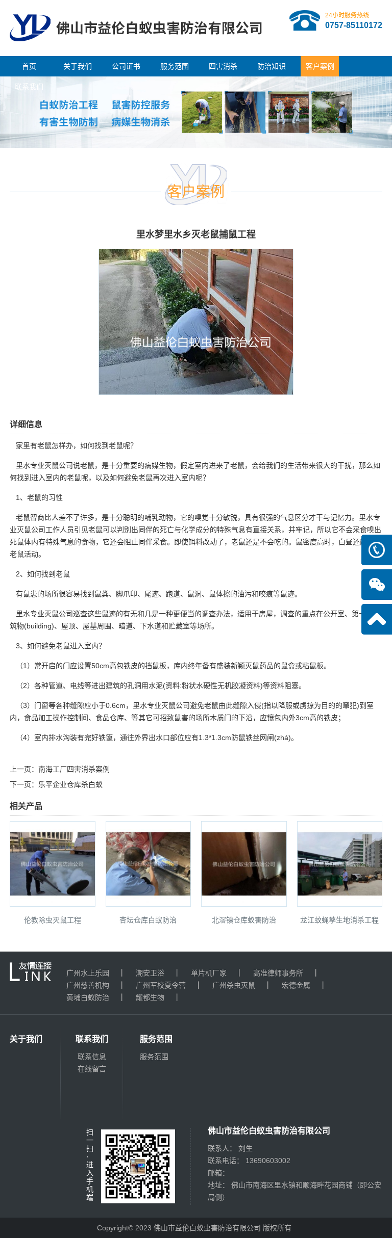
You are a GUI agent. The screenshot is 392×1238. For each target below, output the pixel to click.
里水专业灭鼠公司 (44, 465)
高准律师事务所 (278, 973)
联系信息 (92, 1056)
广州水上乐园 (87, 973)
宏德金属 (296, 985)
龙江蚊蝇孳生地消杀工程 (339, 920)
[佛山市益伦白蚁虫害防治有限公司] (136, 52)
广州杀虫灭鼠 (233, 985)
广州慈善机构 (87, 985)
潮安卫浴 (150, 973)
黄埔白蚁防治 (87, 997)
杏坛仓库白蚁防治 (148, 920)
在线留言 (92, 1069)
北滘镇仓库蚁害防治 (244, 920)
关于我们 (77, 66)
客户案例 (320, 66)
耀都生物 (150, 997)
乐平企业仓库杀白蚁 (70, 784)
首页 (29, 66)
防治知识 (271, 66)
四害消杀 (223, 66)
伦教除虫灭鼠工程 (52, 920)
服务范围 (174, 66)
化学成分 (195, 529)
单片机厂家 (209, 973)
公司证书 (126, 66)
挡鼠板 (155, 666)
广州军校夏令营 (161, 985)
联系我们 (29, 87)
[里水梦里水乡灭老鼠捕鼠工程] (196, 388)
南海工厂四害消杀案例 (74, 769)
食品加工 (38, 718)
